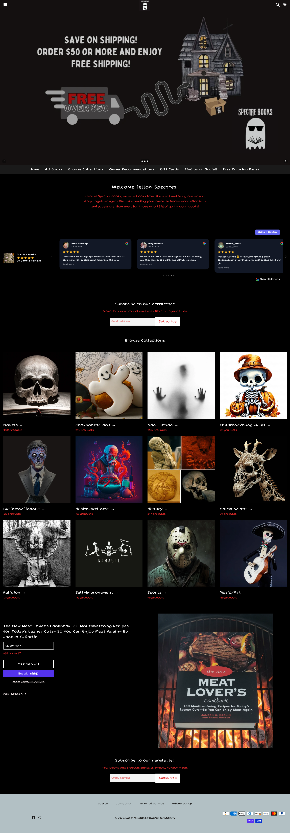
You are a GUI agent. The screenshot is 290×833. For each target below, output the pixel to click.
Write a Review (267, 232)
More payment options (29, 682)
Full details (13, 694)
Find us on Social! (201, 169)
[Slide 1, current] (142, 161)
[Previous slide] (4, 161)
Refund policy (182, 804)
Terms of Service (151, 804)
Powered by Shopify (161, 818)
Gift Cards (169, 169)
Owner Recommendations (131, 169)
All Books (53, 169)
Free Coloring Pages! (241, 169)
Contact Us (124, 804)
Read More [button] (64, 264)
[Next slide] (285, 161)
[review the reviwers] (122, 244)
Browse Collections (85, 169)
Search (103, 804)
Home (34, 169)
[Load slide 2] (145, 161)
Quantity (12, 646)
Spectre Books (136, 818)
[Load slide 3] (148, 161)
